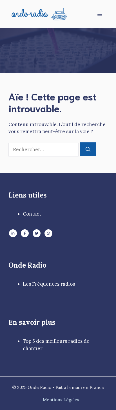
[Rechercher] (88, 149)
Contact (32, 214)
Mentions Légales (61, 399)
